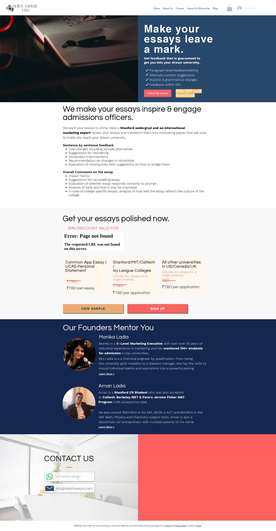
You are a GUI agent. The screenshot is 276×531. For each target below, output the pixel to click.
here (199, 525)
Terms (168, 525)
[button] (229, 8)
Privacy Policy (181, 525)
